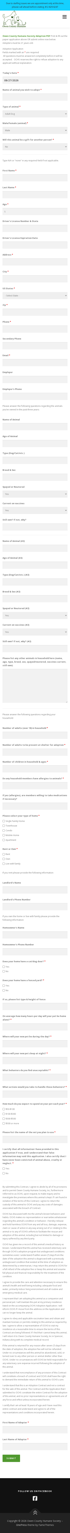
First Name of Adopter (16, 1422)
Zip (5, 305)
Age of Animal (10, 436)
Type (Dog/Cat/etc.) (13, 453)
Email (6, 355)
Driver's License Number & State (20, 221)
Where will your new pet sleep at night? (25, 1053)
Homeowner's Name (13, 927)
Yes (7, 966)
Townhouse (11, 825)
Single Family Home (15, 821)
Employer (8, 372)
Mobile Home (12, 835)
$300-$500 (11, 1118)
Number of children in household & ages (25, 761)
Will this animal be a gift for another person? (28, 139)
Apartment (11, 840)
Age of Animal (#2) (12, 557)
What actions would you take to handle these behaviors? (35, 1087)
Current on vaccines (13, 503)
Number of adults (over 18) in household (25, 728)
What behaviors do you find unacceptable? (27, 1070)
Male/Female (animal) (15, 123)
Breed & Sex (9, 470)
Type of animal (12, 106)
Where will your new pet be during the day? (27, 1036)
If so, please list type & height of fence (24, 999)
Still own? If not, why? (14, 519)
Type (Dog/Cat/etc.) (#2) (16, 574)
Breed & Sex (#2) (11, 591)
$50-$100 (10, 1109)
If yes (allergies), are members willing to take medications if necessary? (35, 797)
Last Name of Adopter (16, 1439)
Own (8, 858)
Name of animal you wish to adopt (22, 89)
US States (9, 288)
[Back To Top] (35, 1513)
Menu (64, 17)
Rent (8, 854)
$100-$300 (11, 1113)
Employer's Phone (12, 389)
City (6, 271)
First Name (9, 170)
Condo (9, 830)
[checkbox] (4, 821)
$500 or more (12, 1123)
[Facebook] (35, 1498)
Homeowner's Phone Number (18, 944)
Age (5, 204)
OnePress (21, 1525)
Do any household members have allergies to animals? (33, 778)
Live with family (13, 863)
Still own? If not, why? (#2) (17, 641)
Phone (7, 321)
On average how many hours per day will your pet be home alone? (34, 1018)
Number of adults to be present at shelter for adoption (34, 745)
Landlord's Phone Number (17, 899)
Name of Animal (11, 419)
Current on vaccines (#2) (16, 624)
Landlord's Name (12, 882)
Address (8, 254)
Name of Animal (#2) (14, 541)
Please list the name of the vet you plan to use (29, 1132)
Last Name (9, 187)
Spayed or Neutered (13, 486)
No (7, 971)
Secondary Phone (12, 338)
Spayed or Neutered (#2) (16, 608)
